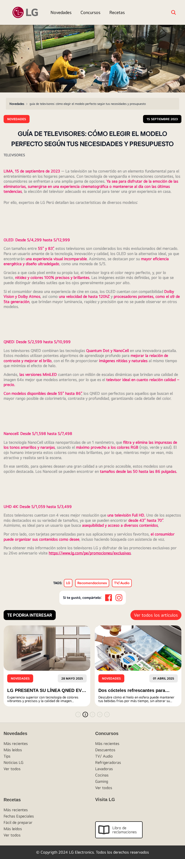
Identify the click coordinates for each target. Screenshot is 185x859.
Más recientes (16, 743)
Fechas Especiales (19, 816)
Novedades (61, 12)
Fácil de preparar (18, 822)
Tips (7, 756)
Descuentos (105, 749)
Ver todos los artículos (156, 615)
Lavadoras (104, 768)
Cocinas (102, 775)
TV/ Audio (104, 756)
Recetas (117, 12)
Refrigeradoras (108, 762)
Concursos (90, 12)
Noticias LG (13, 762)
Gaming (101, 781)
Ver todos (12, 768)
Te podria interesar (29, 615)
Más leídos (13, 749)
